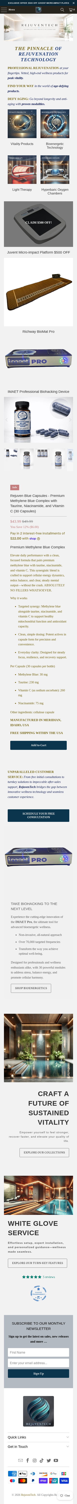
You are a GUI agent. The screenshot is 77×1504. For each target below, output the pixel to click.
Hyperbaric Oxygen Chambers (54, 175)
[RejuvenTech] (38, 10)
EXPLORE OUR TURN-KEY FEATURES (37, 1263)
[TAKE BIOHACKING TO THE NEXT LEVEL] (38, 860)
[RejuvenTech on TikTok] (42, 1460)
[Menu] (2, 10)
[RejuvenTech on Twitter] (49, 1460)
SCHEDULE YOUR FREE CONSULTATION (39, 815)
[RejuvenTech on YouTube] (56, 1460)
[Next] (70, 420)
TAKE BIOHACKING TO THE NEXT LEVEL (34, 906)
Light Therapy (22, 173)
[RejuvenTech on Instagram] (35, 1460)
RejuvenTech (28, 1494)
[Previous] (7, 420)
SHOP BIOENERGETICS (31, 988)
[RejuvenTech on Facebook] (28, 1460)
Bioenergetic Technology (54, 129)
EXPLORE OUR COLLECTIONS (44, 1152)
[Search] (62, 10)
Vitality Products (22, 127)
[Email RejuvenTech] (21, 1460)
